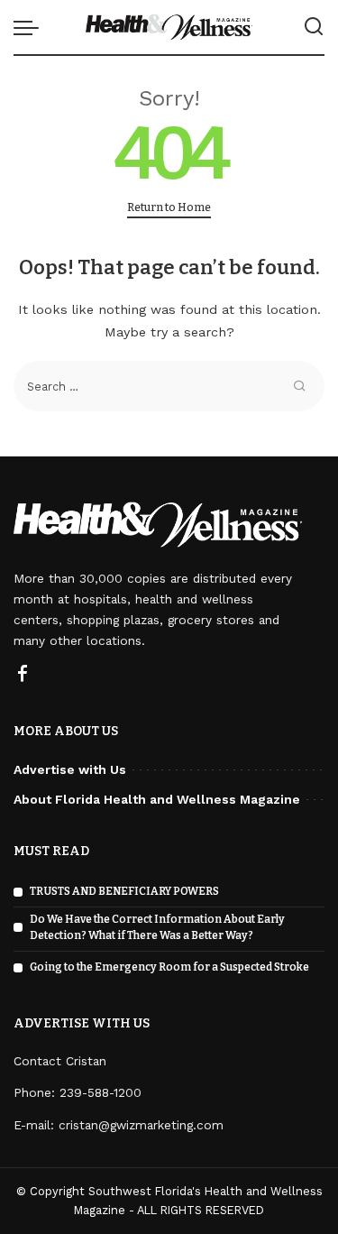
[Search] (313, 27)
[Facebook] (23, 674)
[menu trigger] (31, 27)
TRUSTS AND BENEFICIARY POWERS (124, 891)
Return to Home (169, 207)
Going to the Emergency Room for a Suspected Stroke (169, 967)
